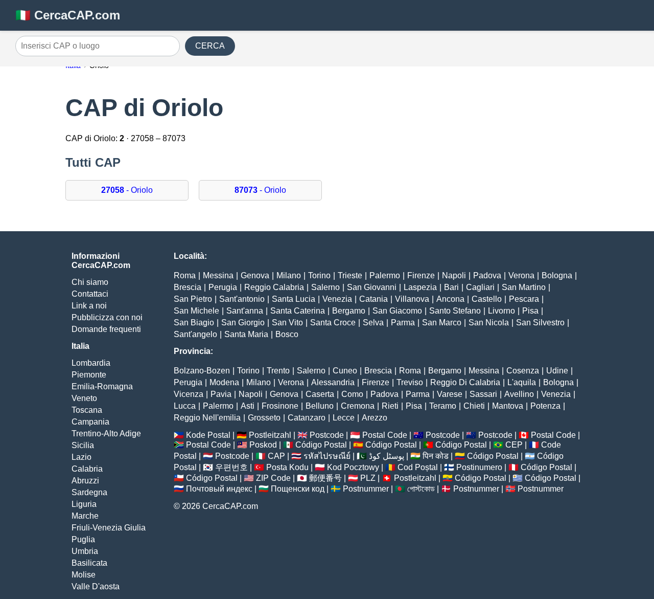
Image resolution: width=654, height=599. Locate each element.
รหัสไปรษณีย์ (327, 456)
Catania (373, 299)
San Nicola (489, 322)
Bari (451, 287)
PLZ (368, 478)
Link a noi (89, 305)
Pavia (221, 394)
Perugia (222, 287)
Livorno (501, 310)
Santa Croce (333, 322)
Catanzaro (306, 417)
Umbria (85, 551)
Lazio (81, 457)
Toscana (87, 410)
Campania (90, 421)
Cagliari (480, 287)
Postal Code (384, 435)
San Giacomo (397, 310)
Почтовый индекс (219, 488)
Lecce (344, 417)
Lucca (185, 406)
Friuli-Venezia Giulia (109, 527)
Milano (288, 275)
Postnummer (366, 488)
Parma (403, 322)
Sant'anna (244, 310)
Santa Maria (246, 334)
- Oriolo (127, 190)
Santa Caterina (297, 310)
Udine (557, 370)
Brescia (187, 287)
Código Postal (321, 444)
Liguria (84, 504)
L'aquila (521, 382)
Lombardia (91, 363)
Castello (487, 299)
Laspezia (420, 287)
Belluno (320, 406)
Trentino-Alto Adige (106, 433)
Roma (185, 275)
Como (352, 394)
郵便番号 (325, 478)
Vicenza (188, 394)
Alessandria (333, 382)
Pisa (530, 310)
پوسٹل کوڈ (386, 456)
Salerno (325, 287)
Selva (373, 322)
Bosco (286, 334)
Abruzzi (85, 480)
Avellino (519, 394)
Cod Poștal (418, 467)
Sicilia (83, 445)
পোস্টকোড (421, 488)
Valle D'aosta (96, 586)
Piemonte (89, 374)
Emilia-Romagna (102, 386)
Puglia (83, 539)
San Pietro (193, 299)
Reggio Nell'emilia (207, 417)
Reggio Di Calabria (465, 382)
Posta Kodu (287, 467)
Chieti (474, 406)
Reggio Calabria (274, 287)
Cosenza (522, 370)
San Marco (441, 322)
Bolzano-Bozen (202, 370)
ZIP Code (273, 478)
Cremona (358, 406)
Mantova (507, 406)
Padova (487, 275)
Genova (255, 275)
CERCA (210, 45)
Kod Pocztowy (353, 467)
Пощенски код (297, 488)
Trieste (350, 275)
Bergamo (348, 310)
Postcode (327, 435)
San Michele (196, 310)
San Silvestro (540, 322)
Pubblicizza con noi (107, 317)
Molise (84, 574)
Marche (85, 516)
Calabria (87, 468)
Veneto (84, 398)
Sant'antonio (242, 299)
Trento (278, 370)
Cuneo (345, 370)
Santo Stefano (455, 310)
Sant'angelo (195, 334)
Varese (449, 394)
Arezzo (374, 417)
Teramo (442, 406)
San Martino (524, 287)
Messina (218, 275)
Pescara (524, 299)
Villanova (412, 299)
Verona (521, 275)
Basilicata (89, 563)
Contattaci (90, 294)
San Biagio (194, 322)
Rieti (390, 406)
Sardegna (89, 492)
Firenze (421, 275)
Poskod (263, 444)
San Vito (287, 322)
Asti (247, 406)
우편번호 (231, 467)
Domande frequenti (106, 329)
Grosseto (264, 417)
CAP (276, 456)
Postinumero (479, 467)
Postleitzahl (270, 435)
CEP (514, 444)
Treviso (409, 382)
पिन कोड (436, 456)
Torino (319, 275)
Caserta (320, 394)
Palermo (384, 275)
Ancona (450, 299)
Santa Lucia (293, 299)
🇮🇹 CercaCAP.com (67, 15)
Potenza (545, 406)
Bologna (557, 275)
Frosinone (280, 406)
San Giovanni (371, 287)
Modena (224, 382)
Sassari (483, 394)
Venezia (337, 299)
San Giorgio (243, 322)
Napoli (454, 275)
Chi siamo (90, 282)
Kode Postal (208, 435)
